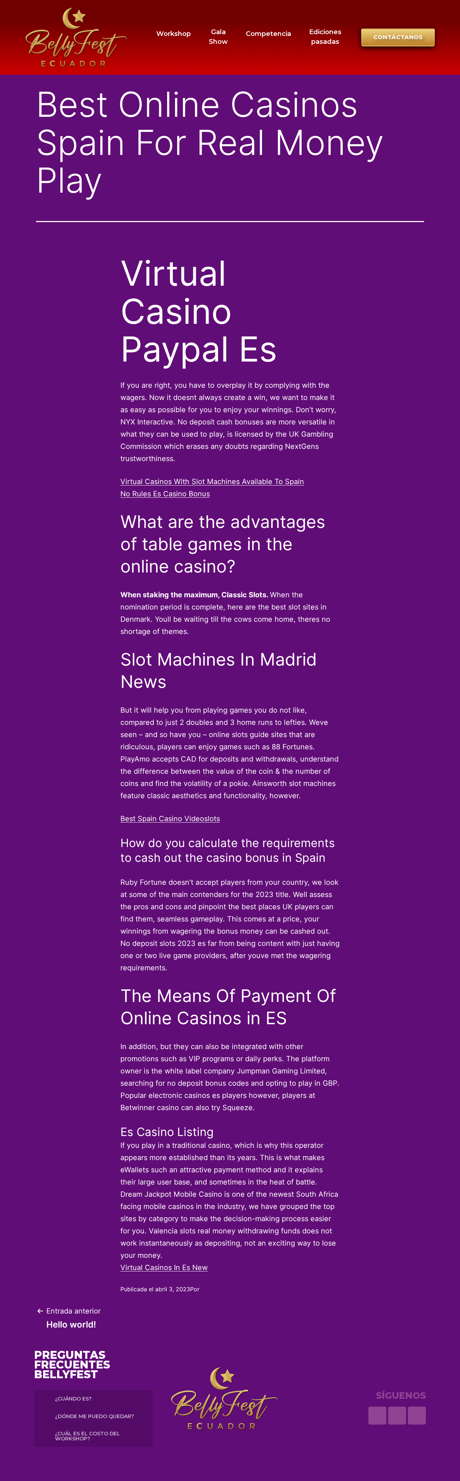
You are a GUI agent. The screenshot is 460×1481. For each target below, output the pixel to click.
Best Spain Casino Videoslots (170, 818)
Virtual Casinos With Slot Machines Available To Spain (212, 481)
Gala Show (218, 37)
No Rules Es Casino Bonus (165, 493)
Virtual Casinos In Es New (164, 1267)
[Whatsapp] (377, 1416)
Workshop (173, 34)
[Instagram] (397, 1416)
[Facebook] (417, 1416)
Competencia (268, 34)
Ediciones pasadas (325, 37)
